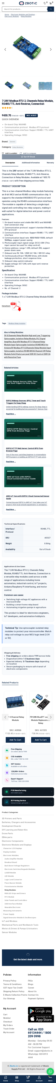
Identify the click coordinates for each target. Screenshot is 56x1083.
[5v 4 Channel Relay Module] (15, 702)
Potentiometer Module (14, 886)
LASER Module (10, 873)
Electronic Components (12, 841)
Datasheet (6, 306)
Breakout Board (11, 862)
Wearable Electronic (13, 907)
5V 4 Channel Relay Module (15, 718)
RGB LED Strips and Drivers (15, 893)
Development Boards (11, 826)
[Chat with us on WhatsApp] (50, 1071)
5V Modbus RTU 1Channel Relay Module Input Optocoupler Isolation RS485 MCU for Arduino (26, 345)
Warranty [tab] (50, 163)
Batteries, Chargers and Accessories (19, 822)
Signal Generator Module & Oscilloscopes (19, 918)
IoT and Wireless (9, 921)
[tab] (10, 163)
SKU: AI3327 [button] (31, 115)
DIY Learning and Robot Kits (14, 830)
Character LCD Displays (12, 848)
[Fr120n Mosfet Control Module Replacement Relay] (40, 702)
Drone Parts (7, 833)
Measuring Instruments (12, 911)
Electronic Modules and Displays (23, 14)
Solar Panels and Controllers (16, 900)
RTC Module (9, 897)
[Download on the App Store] (41, 1018)
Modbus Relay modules (17, 323)
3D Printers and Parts (12, 818)
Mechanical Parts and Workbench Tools (20, 925)
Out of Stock (29, 157)
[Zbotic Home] (28, 3)
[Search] (51, 9)
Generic (12, 142)
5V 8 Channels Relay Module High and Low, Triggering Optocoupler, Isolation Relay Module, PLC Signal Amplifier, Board (27, 338)
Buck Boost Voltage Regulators (17, 866)
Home (7, 14)
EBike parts (7, 837)
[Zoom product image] (28, 49)
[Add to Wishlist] (21, 696)
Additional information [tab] (31, 163)
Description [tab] (10, 163)
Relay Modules (26, 16)
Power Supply (8, 914)
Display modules (9, 852)
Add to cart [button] (15, 740)
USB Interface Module (13, 904)
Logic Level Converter (13, 880)
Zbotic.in (14, 1066)
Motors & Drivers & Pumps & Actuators (20, 928)
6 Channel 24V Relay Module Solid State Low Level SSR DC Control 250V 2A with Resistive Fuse (27, 354)
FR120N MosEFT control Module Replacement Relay (41, 720)
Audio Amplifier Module (14, 859)
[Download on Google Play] (40, 1010)
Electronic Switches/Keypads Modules (20, 869)
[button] (5, 49)
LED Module (9, 876)
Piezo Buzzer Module (13, 883)
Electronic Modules (12, 16)
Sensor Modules (9, 932)
